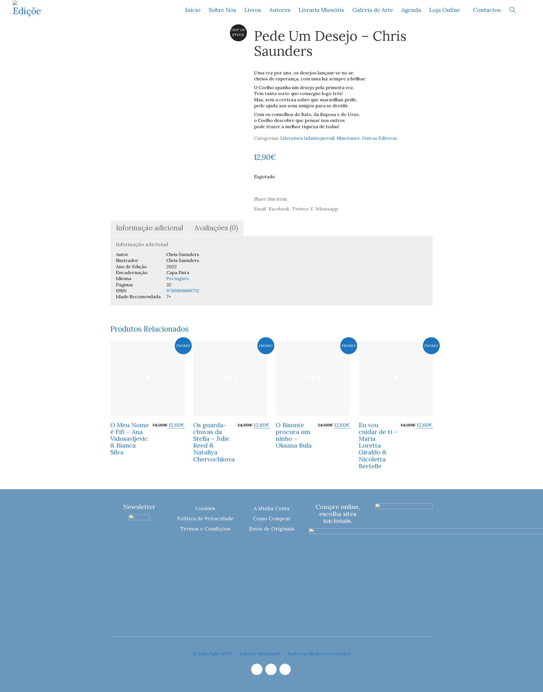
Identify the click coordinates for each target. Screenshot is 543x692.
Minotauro (348, 138)
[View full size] (118, 37)
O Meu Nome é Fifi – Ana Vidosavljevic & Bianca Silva (129, 439)
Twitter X (302, 209)
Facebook (279, 209)
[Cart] (527, 10)
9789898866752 (182, 290)
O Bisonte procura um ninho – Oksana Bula (294, 435)
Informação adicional (149, 227)
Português (177, 278)
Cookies (205, 508)
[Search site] (512, 10)
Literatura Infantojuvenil (307, 138)
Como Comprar (271, 518)
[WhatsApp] (285, 669)
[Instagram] (256, 669)
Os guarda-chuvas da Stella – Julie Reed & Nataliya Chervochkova (214, 442)
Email (260, 209)
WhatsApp (327, 209)
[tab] (149, 228)
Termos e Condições (205, 528)
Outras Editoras (379, 138)
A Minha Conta (272, 508)
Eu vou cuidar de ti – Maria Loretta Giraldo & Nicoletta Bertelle (378, 445)
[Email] (271, 669)
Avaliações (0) (216, 227)
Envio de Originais (271, 528)
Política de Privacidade (205, 518)
